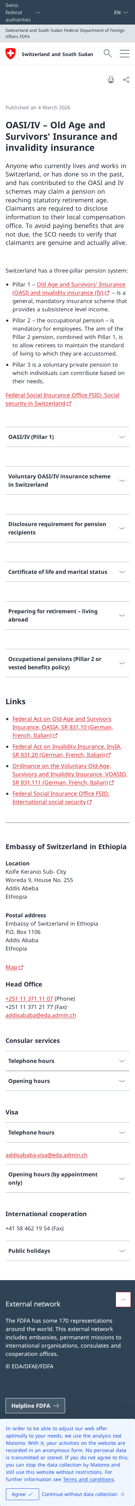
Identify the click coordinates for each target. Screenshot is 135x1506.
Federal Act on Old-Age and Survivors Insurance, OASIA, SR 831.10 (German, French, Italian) (62, 727)
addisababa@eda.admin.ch (41, 1015)
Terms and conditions (88, 1479)
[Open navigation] (124, 54)
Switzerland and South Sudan (57, 54)
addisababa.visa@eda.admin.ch (47, 1155)
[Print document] (110, 79)
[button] (123, 1299)
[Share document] (126, 79)
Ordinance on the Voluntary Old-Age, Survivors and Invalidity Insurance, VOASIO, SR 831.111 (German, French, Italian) (69, 774)
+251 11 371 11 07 (29, 998)
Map (11, 967)
